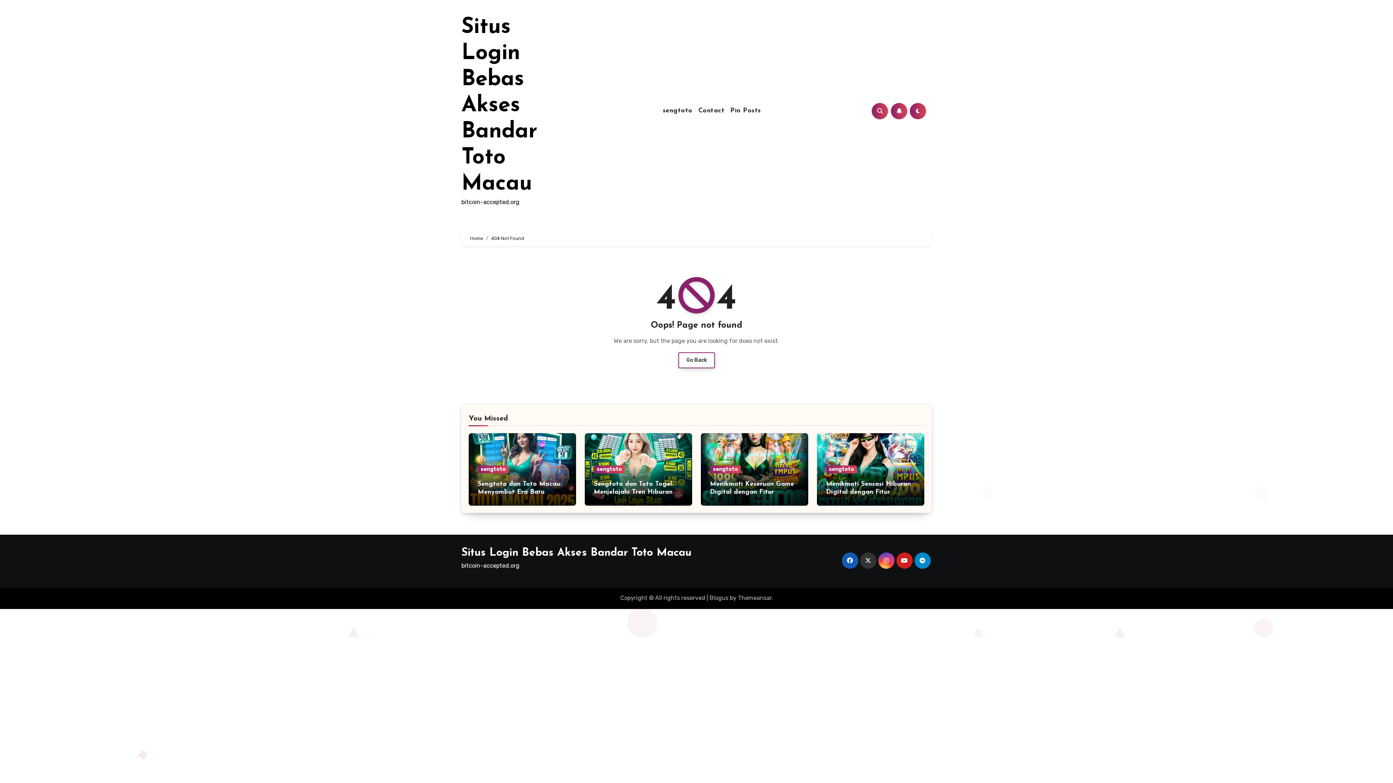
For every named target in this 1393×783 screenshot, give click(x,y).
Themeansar (755, 597)
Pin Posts (745, 111)
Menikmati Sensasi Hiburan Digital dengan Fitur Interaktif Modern (868, 492)
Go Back (696, 360)
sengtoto (678, 111)
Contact (711, 111)
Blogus (719, 597)
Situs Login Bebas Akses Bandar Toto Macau (499, 106)
